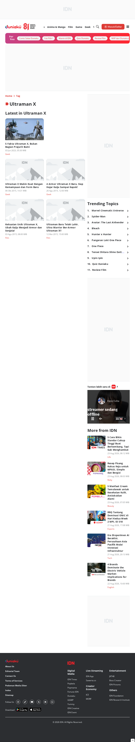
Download (9, 710)
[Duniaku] (20, 26)
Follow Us (9, 702)
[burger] (128, 27)
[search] (98, 27)
